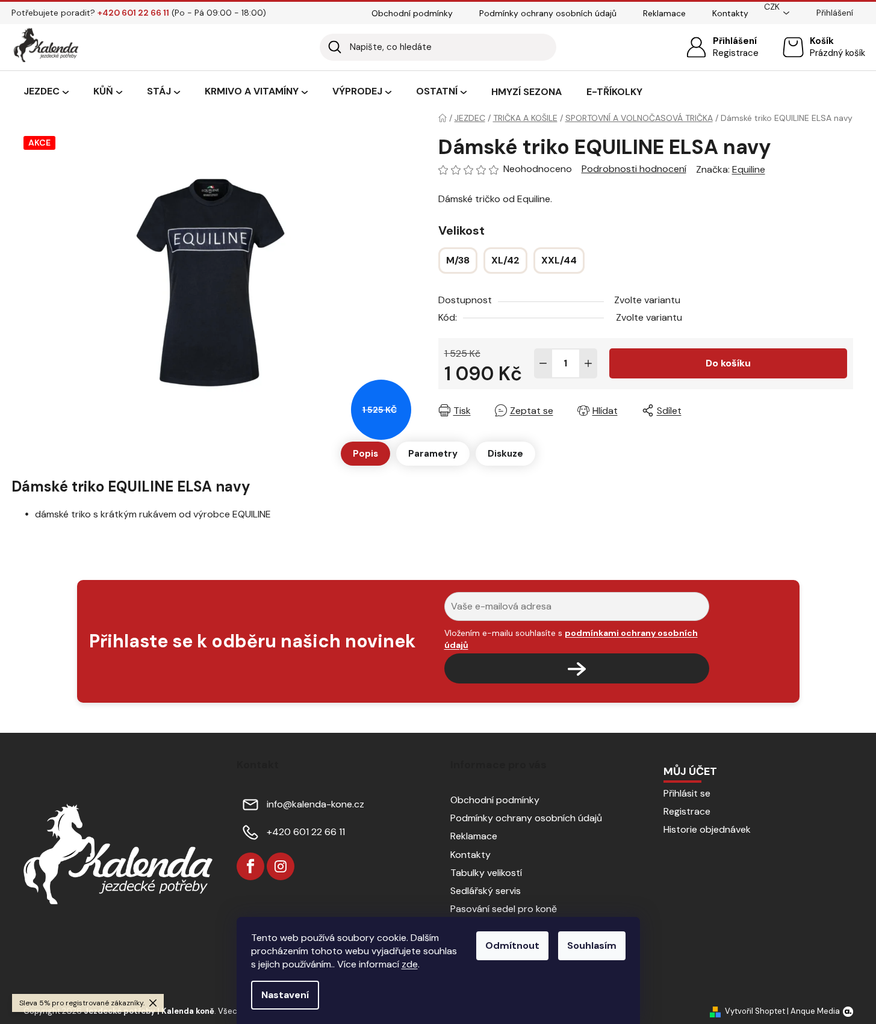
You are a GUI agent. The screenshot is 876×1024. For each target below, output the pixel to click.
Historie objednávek (707, 829)
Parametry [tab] (433, 454)
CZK (772, 6)
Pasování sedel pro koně (503, 908)
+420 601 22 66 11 (306, 831)
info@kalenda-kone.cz (315, 804)
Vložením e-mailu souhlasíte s (571, 639)
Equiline (748, 169)
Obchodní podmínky (412, 13)
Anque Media (815, 1011)
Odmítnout (512, 945)
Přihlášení (735, 41)
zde (410, 964)
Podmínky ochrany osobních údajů (548, 13)
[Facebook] (250, 866)
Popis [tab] (365, 454)
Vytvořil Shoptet (755, 1011)
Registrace (736, 53)
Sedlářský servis (485, 890)
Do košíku (728, 363)
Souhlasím (592, 945)
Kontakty (730, 13)
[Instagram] (280, 866)
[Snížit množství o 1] (543, 363)
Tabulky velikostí (486, 872)
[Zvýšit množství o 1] (588, 363)
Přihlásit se (686, 793)
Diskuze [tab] (505, 454)
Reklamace (664, 13)
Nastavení (285, 995)
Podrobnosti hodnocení (634, 168)
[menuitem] (46, 92)
